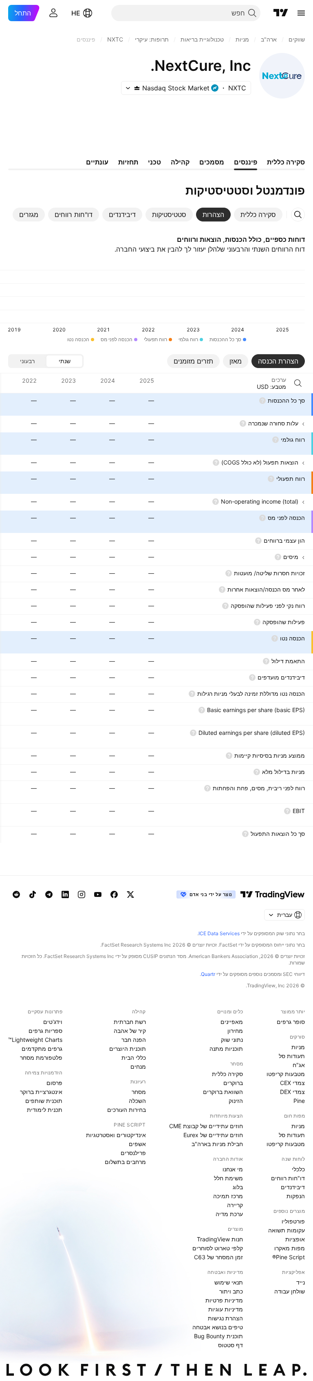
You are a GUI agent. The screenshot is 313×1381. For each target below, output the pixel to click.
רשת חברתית (130, 1021)
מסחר (139, 1091)
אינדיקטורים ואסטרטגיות (116, 1134)
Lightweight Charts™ (35, 1039)
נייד (300, 1282)
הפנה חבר (133, 1039)
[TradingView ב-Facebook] (114, 894)
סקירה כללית (227, 1073)
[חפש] (298, 383)
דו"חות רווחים (288, 1178)
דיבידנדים (293, 1187)
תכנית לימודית (44, 1109)
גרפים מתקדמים (42, 1048)
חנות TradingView (220, 1239)
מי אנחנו (233, 1169)
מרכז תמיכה (228, 1195)
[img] (137, 88)
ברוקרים (233, 1082)
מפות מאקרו (289, 1248)
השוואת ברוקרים (223, 1091)
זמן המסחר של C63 (218, 1257)
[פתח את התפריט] (301, 13)
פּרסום (54, 1082)
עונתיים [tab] (97, 162)
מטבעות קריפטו (286, 1073)
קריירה (235, 1204)
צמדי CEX (292, 1082)
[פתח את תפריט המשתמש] (53, 13)
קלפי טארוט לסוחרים (217, 1248)
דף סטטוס (230, 1345)
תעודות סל (292, 1055)
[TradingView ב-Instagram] (81, 894)
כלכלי (298, 1169)
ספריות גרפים (45, 1030)
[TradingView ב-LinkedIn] (65, 894)
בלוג (238, 1187)
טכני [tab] (154, 162)
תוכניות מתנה (226, 1048)
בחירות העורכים (126, 1109)
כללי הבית (133, 1057)
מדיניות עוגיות (225, 1309)
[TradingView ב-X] (130, 894)
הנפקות (296, 1195)
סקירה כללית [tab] (286, 162)
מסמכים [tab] (211, 162)
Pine (299, 1100)
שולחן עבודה (289, 1291)
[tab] (258, 214)
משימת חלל (228, 1178)
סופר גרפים (291, 1021)
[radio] (64, 361)
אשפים (137, 1143)
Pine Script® (288, 1257)
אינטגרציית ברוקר (41, 1091)
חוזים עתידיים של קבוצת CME (206, 1125)
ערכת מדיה (229, 1213)
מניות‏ (298, 1046)
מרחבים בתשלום (125, 1161)
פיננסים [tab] (245, 162)
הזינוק (236, 1100)
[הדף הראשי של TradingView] (280, 13)
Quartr (208, 974)
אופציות (295, 1239)
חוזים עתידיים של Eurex (213, 1134)
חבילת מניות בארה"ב (217, 1143)
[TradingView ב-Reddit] (16, 894)
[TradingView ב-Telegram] (49, 894)
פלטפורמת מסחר (41, 1057)
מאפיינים (231, 1021)
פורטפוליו (293, 1221)
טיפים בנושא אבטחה (217, 1327)
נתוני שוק (232, 1039)
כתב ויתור (231, 1291)
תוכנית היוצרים (127, 1048)
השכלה (137, 1100)
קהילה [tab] (180, 162)
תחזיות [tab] (128, 162)
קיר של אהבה (130, 1030)
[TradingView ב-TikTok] (32, 894)
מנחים (138, 1066)
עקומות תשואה (286, 1230)
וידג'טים (52, 1021)
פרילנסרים (133, 1152)
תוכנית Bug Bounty (218, 1336)
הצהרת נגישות (225, 1318)
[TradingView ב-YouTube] (98, 894)
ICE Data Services (219, 933)
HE (75, 13)
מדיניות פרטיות (224, 1300)
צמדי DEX (292, 1091)
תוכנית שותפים (43, 1100)
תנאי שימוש (228, 1282)
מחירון (235, 1030)
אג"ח (299, 1064)
